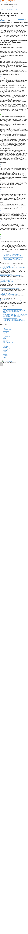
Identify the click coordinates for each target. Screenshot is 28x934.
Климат (5, 337)
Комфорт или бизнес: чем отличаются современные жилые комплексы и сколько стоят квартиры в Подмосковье (14, 310)
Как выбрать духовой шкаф (7, 281)
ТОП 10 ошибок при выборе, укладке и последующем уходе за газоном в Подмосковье (15, 313)
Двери (4, 333)
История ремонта (7, 336)
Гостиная (5, 332)
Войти (4, 357)
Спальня (5, 350)
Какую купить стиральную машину (12, 255)
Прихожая (5, 346)
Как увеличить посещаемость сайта (9, 294)
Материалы (5, 340)
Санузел (5, 347)
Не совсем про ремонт (8, 342)
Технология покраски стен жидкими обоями (14, 320)
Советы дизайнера (7, 349)
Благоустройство (7, 329)
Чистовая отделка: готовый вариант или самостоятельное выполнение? (13, 257)
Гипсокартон (6, 331)
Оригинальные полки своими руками (9, 288)
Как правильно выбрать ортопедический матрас (12, 301)
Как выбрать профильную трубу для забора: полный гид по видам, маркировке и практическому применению (14, 317)
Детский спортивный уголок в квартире (13, 259)
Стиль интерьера (7, 352)
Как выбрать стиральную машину (11, 254)
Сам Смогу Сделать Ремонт (7, 2)
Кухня (4, 338)
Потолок (5, 345)
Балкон (4, 328)
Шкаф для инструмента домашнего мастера (11, 275)
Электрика (5, 355)
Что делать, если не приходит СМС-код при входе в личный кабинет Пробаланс (13, 268)
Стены (4, 351)
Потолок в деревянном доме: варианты (13, 319)
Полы (4, 343)
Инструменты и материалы (10, 334)
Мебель (5, 341)
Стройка (5, 354)
